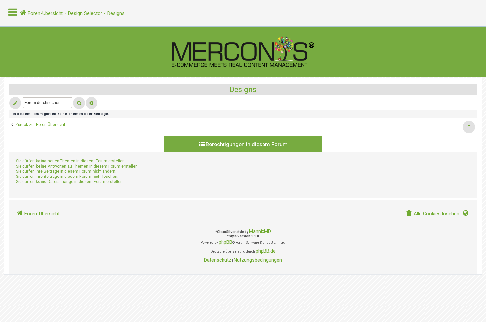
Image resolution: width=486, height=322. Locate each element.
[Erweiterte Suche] (91, 103)
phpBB (225, 242)
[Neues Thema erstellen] (15, 103)
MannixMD (260, 231)
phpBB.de (266, 251)
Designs (243, 89)
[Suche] (79, 103)
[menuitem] (432, 214)
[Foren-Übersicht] (243, 52)
